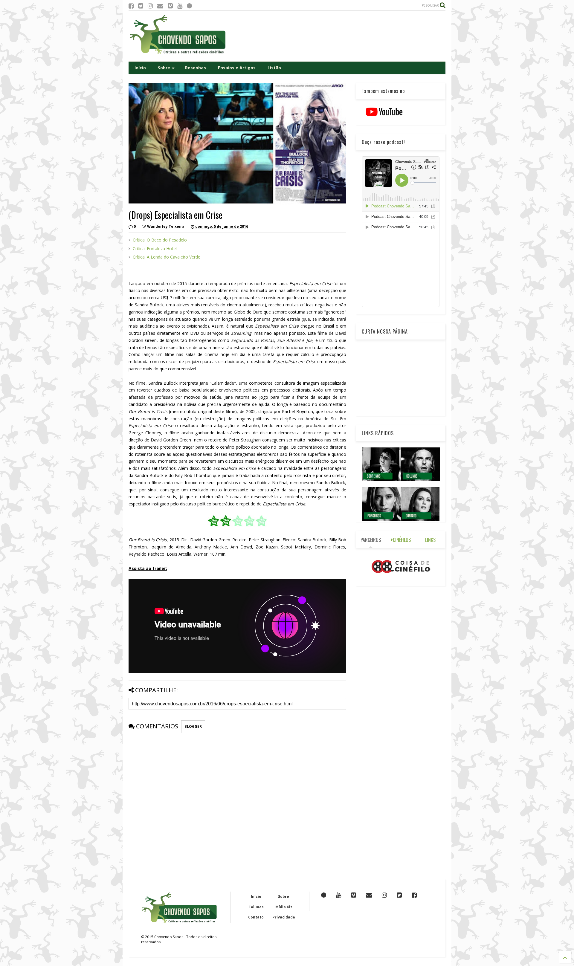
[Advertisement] (336, 36)
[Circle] (189, 6)
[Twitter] (140, 6)
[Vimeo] (170, 6)
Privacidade (283, 917)
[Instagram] (150, 6)
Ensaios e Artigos (237, 68)
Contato (256, 917)
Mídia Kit (283, 907)
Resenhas (195, 68)
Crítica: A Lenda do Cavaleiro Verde (166, 257)
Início (140, 68)
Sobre (164, 68)
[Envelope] (160, 6)
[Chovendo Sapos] (178, 54)
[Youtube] (179, 6)
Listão (274, 68)
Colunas (256, 907)
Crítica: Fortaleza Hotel (155, 248)
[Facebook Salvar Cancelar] (414, 895)
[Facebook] (131, 6)
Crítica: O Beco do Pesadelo (160, 240)
